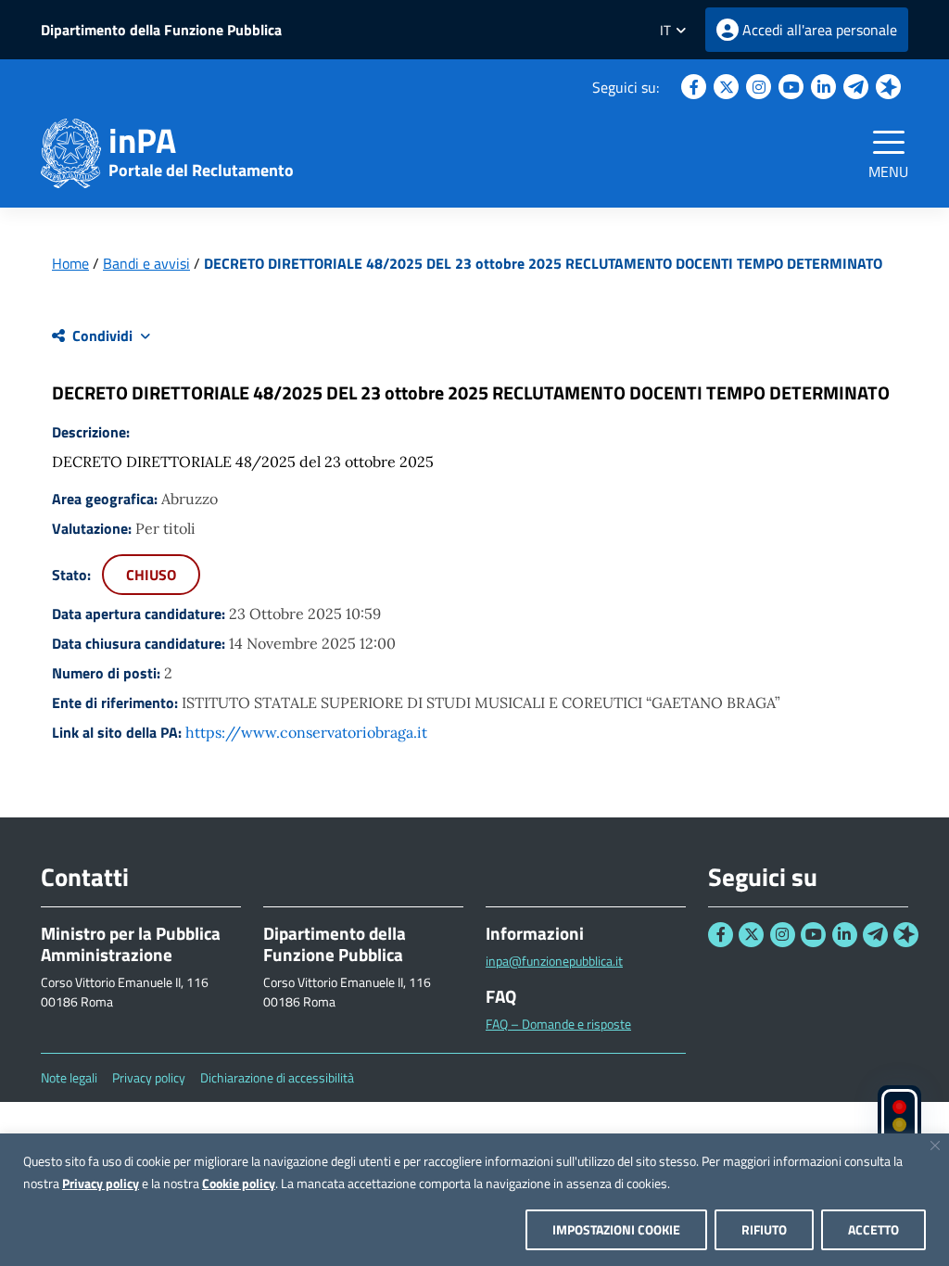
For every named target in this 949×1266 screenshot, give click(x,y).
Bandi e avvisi (146, 263)
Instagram (758, 86)
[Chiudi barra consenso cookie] (935, 1145)
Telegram (855, 86)
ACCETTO (873, 1229)
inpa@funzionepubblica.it (554, 960)
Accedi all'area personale (819, 30)
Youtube (790, 86)
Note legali (69, 1078)
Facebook (693, 86)
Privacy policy (100, 1183)
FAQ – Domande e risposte (558, 1023)
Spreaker (888, 86)
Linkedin (823, 86)
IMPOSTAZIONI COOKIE (616, 1229)
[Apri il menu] (888, 141)
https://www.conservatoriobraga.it (306, 732)
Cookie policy (238, 1183)
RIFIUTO (764, 1229)
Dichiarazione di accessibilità (277, 1078)
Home (70, 263)
